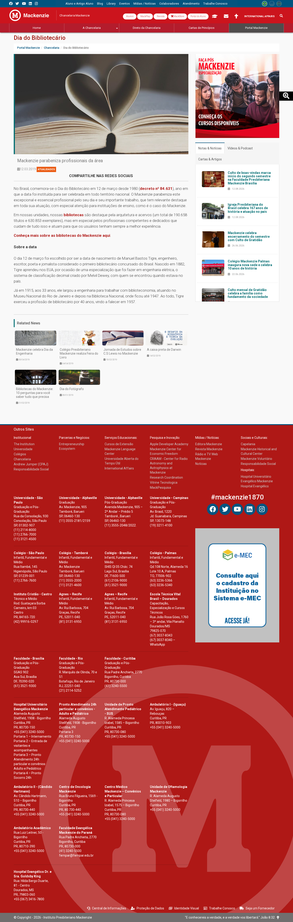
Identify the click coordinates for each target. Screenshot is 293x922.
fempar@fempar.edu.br (76, 855)
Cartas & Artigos (210, 159)
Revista (160, 16)
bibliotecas (74, 215)
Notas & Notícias (210, 148)
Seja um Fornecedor (260, 908)
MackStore (178, 16)
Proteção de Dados (150, 908)
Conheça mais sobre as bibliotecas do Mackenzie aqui (62, 235)
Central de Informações (109, 908)
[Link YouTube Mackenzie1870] (24, 3)
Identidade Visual (186, 908)
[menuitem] (79, 3)
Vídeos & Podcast (240, 148)
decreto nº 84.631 (156, 188)
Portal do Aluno (198, 16)
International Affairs (259, 16)
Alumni (130, 16)
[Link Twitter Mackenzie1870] (17, 3)
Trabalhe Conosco (222, 908)
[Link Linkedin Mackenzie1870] (30, 3)
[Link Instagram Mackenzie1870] (36, 3)
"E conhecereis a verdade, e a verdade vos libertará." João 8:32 (231, 917)
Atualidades (46, 169)
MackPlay (145, 16)
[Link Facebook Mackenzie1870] (11, 3)
